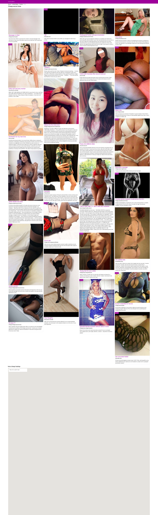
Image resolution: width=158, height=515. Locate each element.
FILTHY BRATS (11, 1)
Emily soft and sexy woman (17, 88)
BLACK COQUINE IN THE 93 (124, 304)
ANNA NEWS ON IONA (16, 201)
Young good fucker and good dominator (92, 35)
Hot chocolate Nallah (121, 356)
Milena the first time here (52, 125)
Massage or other (14, 35)
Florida (21, 4)
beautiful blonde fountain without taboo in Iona (94, 326)
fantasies (47, 191)
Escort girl (47, 240)
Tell (45, 35)
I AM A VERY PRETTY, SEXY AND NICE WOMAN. (95, 206)
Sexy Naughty (48, 318)
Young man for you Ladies (88, 271)
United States (15, 4)
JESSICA (47, 67)
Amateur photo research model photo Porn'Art (129, 199)
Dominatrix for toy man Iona (17, 136)
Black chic (118, 110)
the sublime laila (120, 260)
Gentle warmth (13, 286)
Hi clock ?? (12, 323)
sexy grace (118, 37)
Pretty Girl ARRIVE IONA (87, 144)
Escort (9, 4)
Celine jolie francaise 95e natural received (92, 74)
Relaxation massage (121, 167)
